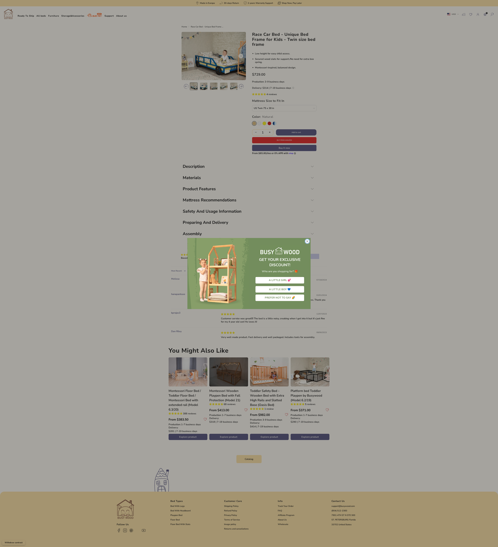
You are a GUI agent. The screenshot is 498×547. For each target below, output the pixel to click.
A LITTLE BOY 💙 (280, 289)
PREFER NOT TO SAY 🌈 (280, 297)
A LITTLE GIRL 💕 (280, 280)
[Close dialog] (307, 241)
